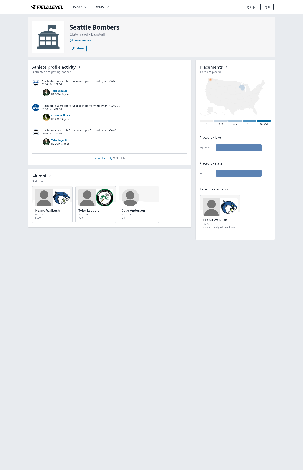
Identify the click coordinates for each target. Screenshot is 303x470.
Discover (77, 7)
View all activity (110, 158)
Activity (100, 7)
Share (80, 48)
